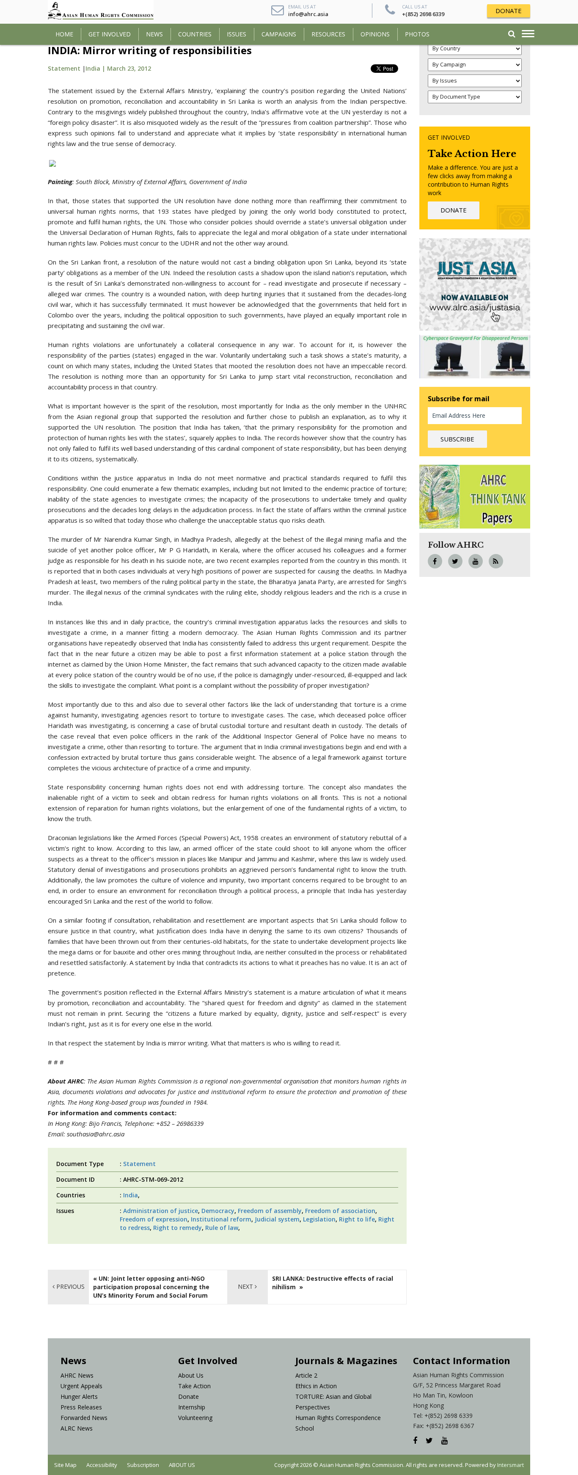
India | (96, 68)
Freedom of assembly (270, 1211)
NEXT (246, 1286)
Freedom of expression (153, 1219)
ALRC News (77, 1428)
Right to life (357, 1219)
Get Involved (109, 34)
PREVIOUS (70, 1286)
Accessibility (101, 1465)
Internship (191, 1407)
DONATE (508, 10)
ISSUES (236, 34)
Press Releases (81, 1407)
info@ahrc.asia (308, 14)
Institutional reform (221, 1219)
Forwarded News (84, 1418)
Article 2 (306, 1375)
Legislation (319, 1219)
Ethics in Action (316, 1386)
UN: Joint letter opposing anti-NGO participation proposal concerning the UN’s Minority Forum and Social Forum (151, 1286)
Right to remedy (177, 1228)
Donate (188, 1396)
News (154, 34)
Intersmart (510, 1465)
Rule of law (221, 1228)
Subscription (143, 1465)
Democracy (217, 1211)
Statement (64, 68)
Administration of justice (160, 1211)
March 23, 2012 (129, 68)
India (130, 1195)
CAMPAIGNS (278, 34)
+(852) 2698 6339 (423, 14)
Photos (417, 34)
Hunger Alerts (79, 1396)
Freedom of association (340, 1211)
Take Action (194, 1386)
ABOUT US (182, 1465)
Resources (328, 34)
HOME (64, 34)
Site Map (65, 1465)
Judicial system (277, 1219)
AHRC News (77, 1375)
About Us (191, 1375)
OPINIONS (375, 34)
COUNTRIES (195, 34)
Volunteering (195, 1418)
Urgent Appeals (81, 1386)
